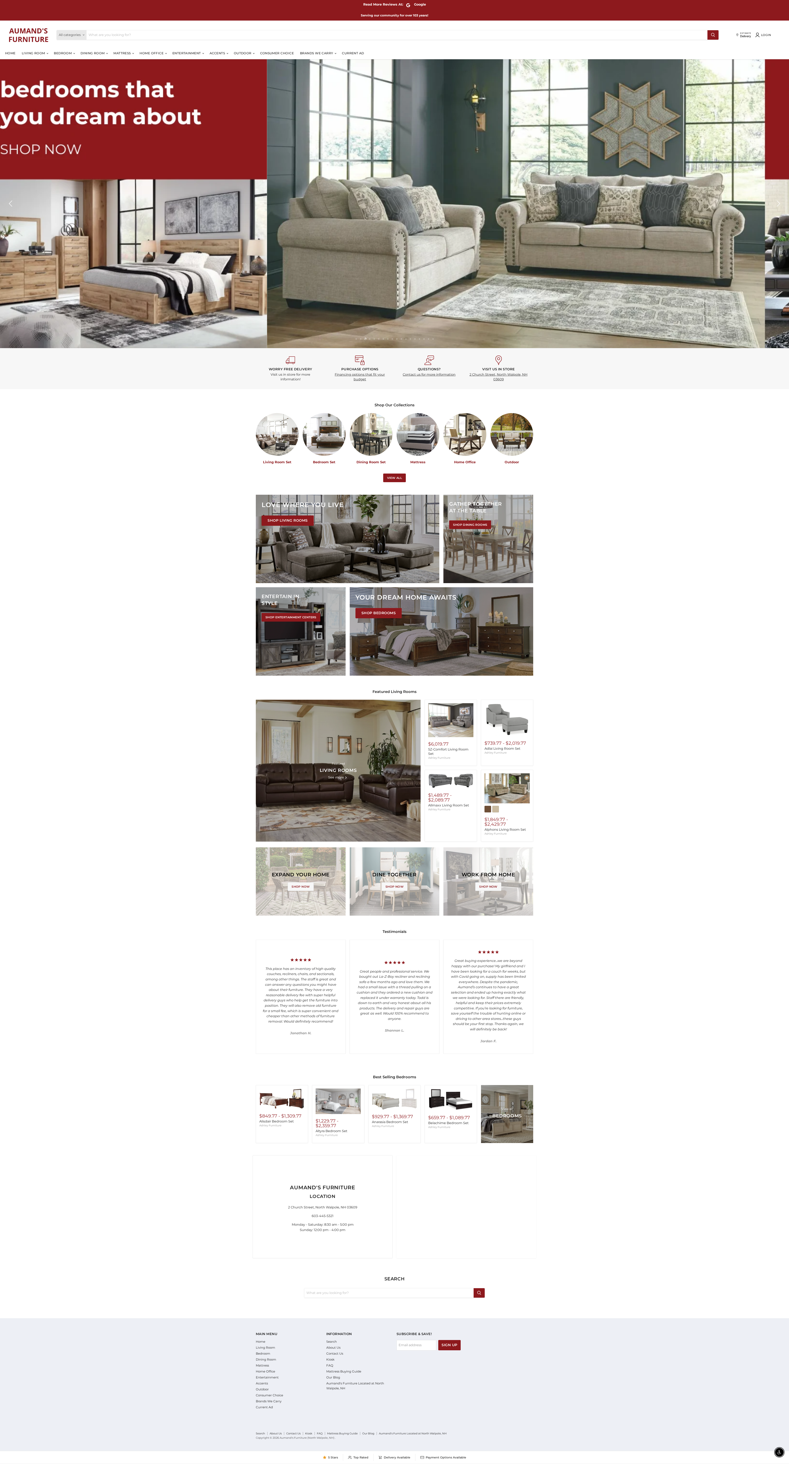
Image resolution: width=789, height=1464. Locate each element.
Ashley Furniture (439, 757)
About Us (333, 1347)
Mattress (122, 53)
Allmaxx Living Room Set (448, 805)
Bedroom (63, 53)
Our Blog (333, 1377)
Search (331, 1342)
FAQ (329, 1365)
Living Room (34, 53)
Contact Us (334, 1353)
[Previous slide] (11, 203)
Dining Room (93, 53)
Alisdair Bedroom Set (276, 1121)
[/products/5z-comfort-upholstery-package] (450, 720)
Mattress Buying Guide (343, 1371)
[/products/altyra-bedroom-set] (338, 1101)
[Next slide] (778, 203)
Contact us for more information (429, 374)
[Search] (713, 35)
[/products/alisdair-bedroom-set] (282, 1099)
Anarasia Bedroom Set (390, 1122)
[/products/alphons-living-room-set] (507, 788)
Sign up (449, 1345)
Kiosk (330, 1359)
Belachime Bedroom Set (448, 1123)
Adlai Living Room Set (502, 749)
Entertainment (187, 53)
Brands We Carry (317, 53)
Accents (218, 53)
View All (394, 478)
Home (10, 53)
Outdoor (243, 53)
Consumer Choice (277, 53)
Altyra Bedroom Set (331, 1131)
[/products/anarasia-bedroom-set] (394, 1099)
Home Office (152, 53)
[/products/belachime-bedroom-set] (450, 1100)
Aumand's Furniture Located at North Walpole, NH (413, 1433)
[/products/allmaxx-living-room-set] (450, 780)
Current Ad (353, 53)
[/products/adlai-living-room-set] (507, 720)
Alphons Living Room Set (505, 830)
